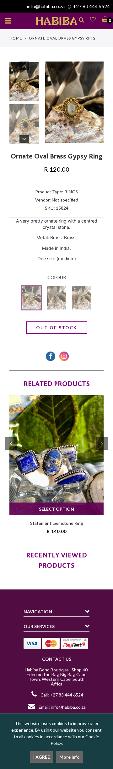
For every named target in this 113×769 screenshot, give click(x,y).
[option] (74, 102)
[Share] (49, 356)
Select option (56, 509)
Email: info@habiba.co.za (62, 707)
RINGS (71, 191)
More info (69, 757)
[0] (103, 19)
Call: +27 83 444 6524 (61, 694)
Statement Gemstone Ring (56, 523)
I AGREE (41, 757)
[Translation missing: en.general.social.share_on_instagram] (63, 356)
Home (15, 38)
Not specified (65, 199)
